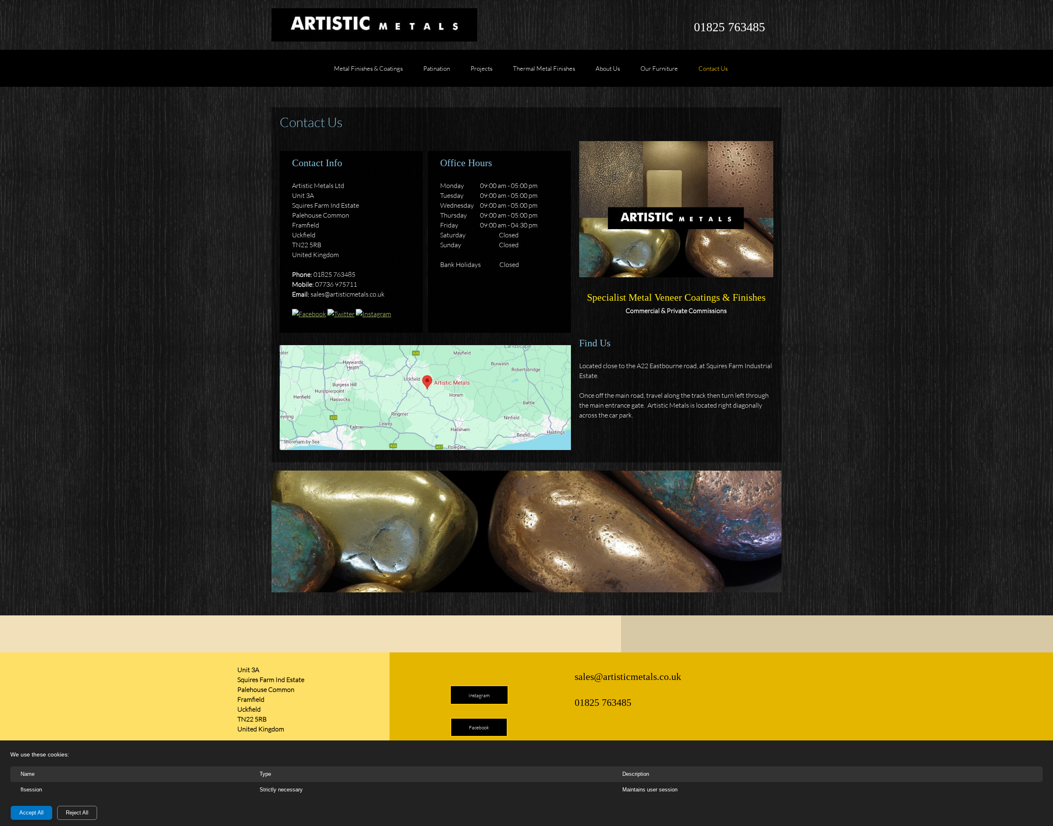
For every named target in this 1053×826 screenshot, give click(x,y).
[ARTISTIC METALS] (374, 25)
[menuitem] (368, 72)
